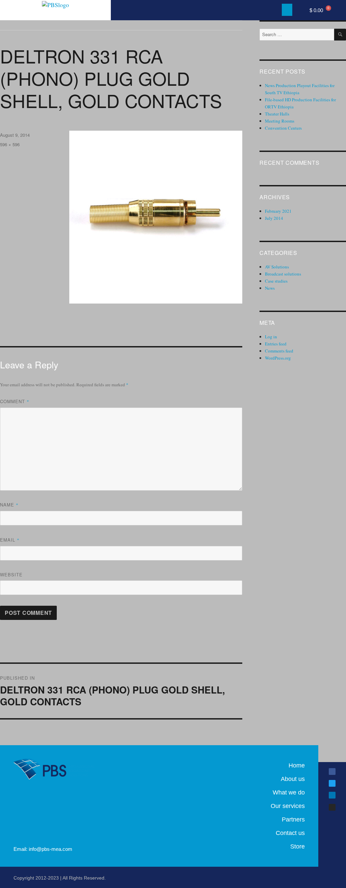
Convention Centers (283, 128)
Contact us (290, 833)
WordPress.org (278, 358)
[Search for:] (297, 34)
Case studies (276, 281)
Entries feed (276, 344)
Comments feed (279, 351)
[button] (287, 10)
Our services (288, 806)
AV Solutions (277, 267)
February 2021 (278, 211)
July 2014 (274, 218)
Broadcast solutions (283, 274)
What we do (289, 792)
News (270, 288)
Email (10, 540)
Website (11, 574)
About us (293, 779)
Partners (293, 819)
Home (297, 765)
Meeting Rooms (279, 121)
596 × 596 (10, 144)
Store (297, 846)
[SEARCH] (340, 35)
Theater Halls (277, 114)
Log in (271, 337)
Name (9, 504)
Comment (14, 401)
